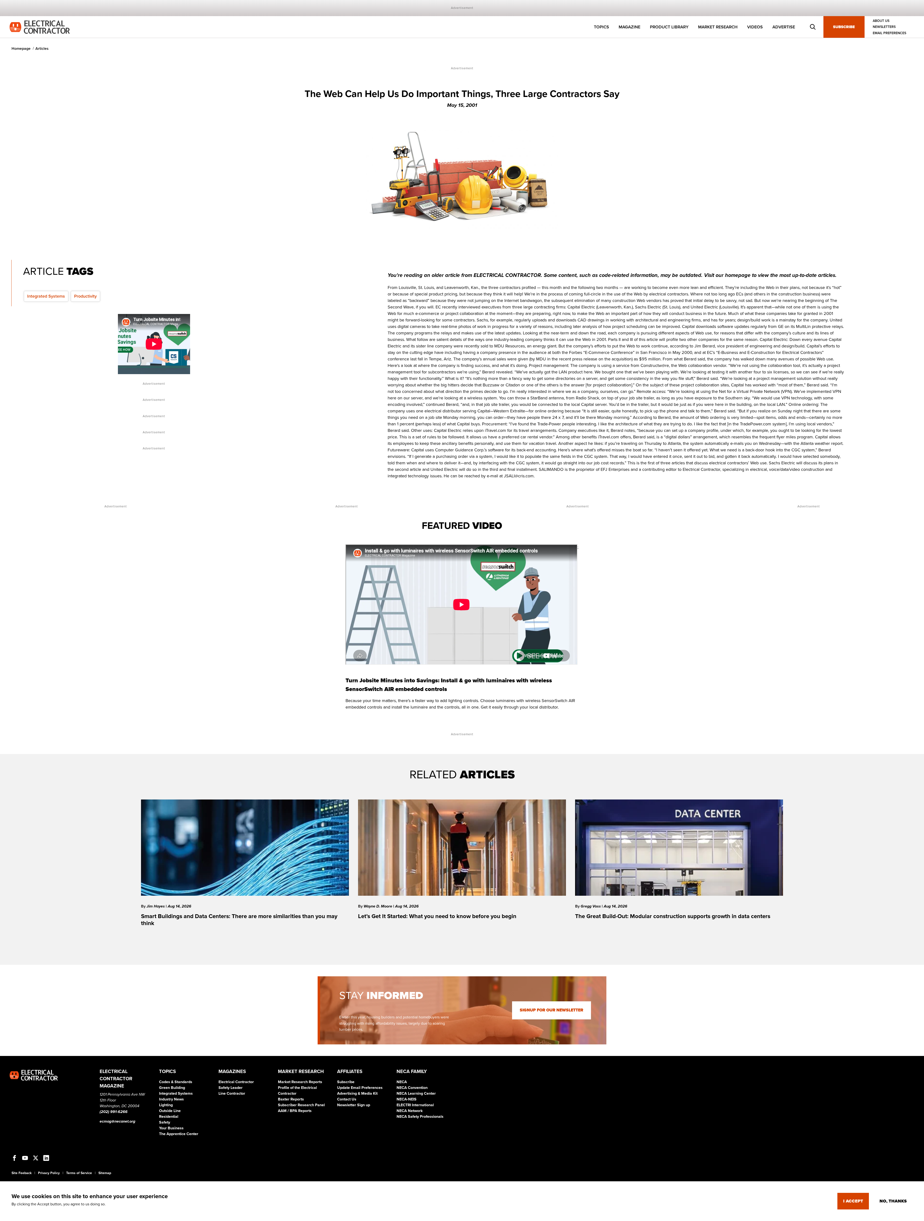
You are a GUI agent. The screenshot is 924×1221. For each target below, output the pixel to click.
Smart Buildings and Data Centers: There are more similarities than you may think (239, 920)
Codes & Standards (175, 1082)
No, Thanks (893, 1201)
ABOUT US (881, 21)
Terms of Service (79, 1173)
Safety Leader (230, 1087)
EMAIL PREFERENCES (889, 33)
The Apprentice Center (178, 1134)
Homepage (21, 48)
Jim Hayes (156, 906)
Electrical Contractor (236, 1082)
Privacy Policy (49, 1173)
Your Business (171, 1128)
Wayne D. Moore (378, 906)
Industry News (171, 1099)
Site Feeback (22, 1173)
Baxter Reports (291, 1099)
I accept (853, 1201)
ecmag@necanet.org (117, 1121)
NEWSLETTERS (884, 27)
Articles (42, 48)
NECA (402, 1082)
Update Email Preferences (360, 1087)
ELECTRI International (415, 1105)
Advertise (783, 27)
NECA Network (410, 1110)
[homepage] (40, 26)
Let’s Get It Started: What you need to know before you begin (437, 916)
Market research (718, 27)
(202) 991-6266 (114, 1111)
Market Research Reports (300, 1082)
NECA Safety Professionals (420, 1116)
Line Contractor (231, 1093)
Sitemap (104, 1173)
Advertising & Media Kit (357, 1093)
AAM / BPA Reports (295, 1110)
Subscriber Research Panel (301, 1105)
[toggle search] (812, 27)
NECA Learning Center (416, 1093)
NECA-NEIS (407, 1099)
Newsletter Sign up (353, 1105)
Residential (168, 1116)
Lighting (166, 1105)
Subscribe (844, 27)
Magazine (629, 27)
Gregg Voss (591, 906)
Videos (755, 27)
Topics (601, 27)
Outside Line (170, 1110)
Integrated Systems (46, 296)
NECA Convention (412, 1087)
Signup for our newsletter (551, 1010)
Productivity (85, 296)
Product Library (669, 27)
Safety (164, 1122)
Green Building (172, 1087)
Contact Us (346, 1099)
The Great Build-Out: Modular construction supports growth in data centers (672, 916)
